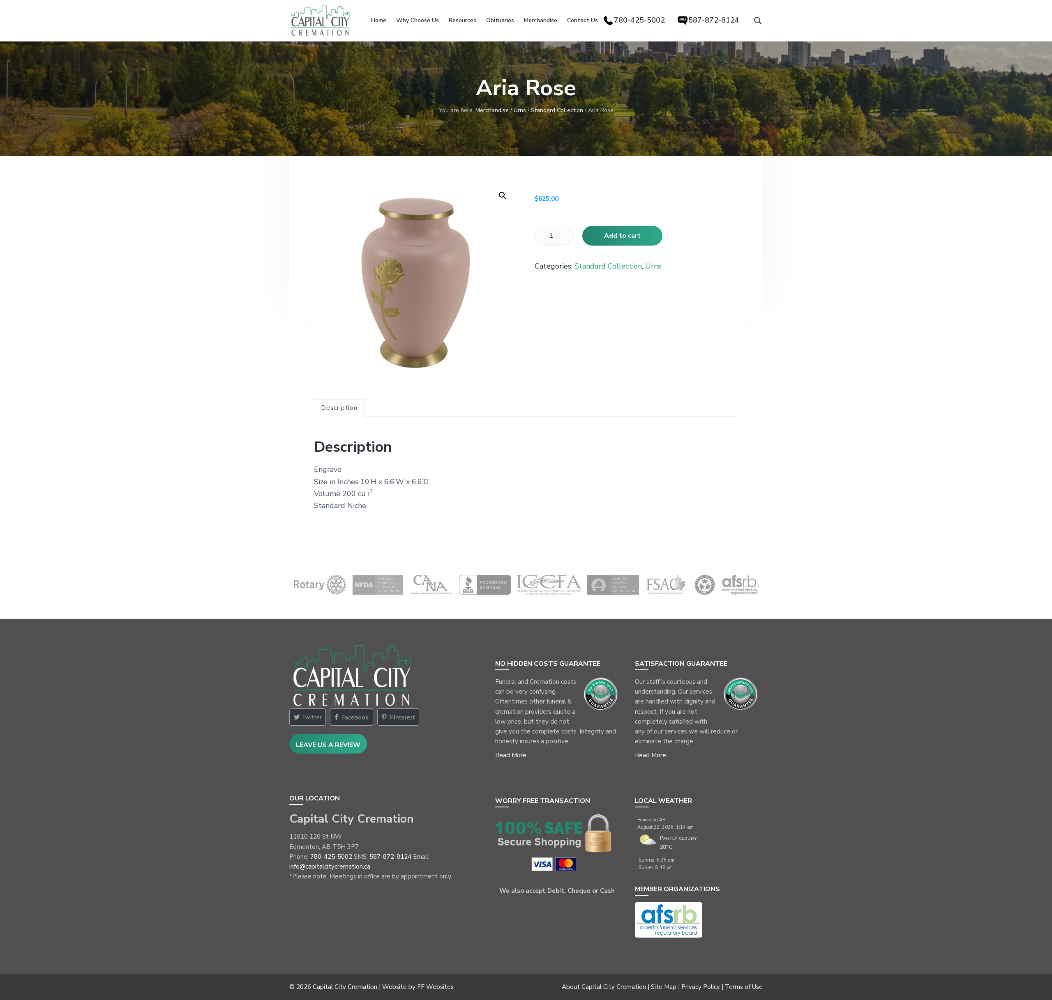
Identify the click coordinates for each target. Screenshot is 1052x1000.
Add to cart (622, 235)
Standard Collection (557, 110)
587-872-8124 (390, 857)
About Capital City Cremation (604, 987)
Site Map (663, 987)
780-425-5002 (331, 857)
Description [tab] (339, 407)
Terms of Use (744, 987)
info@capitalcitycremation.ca (329, 866)
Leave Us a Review (328, 744)
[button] (502, 195)
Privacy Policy (700, 987)
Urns (520, 110)
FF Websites (435, 987)
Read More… (513, 755)
